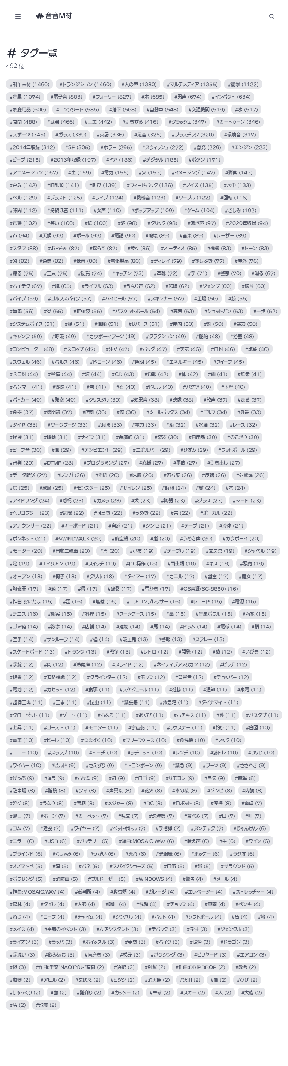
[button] (271, 16)
